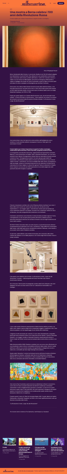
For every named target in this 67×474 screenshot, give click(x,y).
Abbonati (61, 3)
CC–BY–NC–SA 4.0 (22, 471)
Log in (54, 3)
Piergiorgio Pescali (15, 21)
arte (11, 9)
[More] (8, 3)
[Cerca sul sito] (50, 3)
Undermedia (30, 471)
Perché (4, 3)
